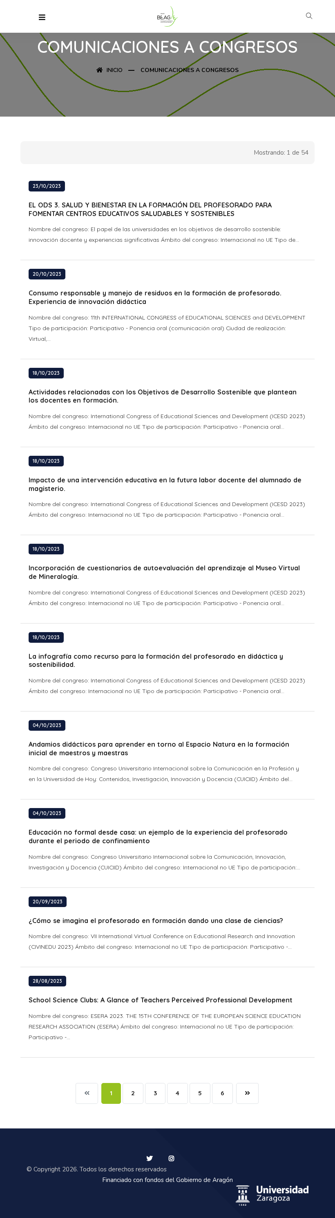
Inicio (114, 70)
